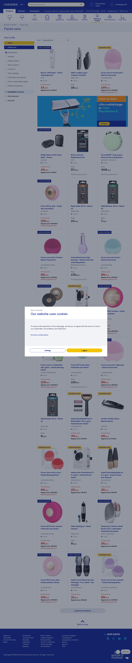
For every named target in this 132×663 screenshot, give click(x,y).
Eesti (33, 310)
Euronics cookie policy (39, 335)
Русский (39, 310)
